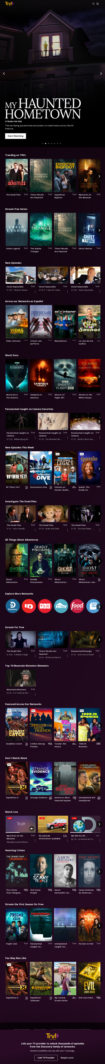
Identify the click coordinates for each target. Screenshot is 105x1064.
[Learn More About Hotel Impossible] (35, 291)
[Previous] (4, 73)
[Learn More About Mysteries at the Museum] (35, 840)
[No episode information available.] (67, 840)
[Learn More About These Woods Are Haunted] (67, 656)
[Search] (92, 4)
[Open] (97, 4)
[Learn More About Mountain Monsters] (35, 694)
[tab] (42, 143)
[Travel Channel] (9, 4)
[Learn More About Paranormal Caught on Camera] (35, 438)
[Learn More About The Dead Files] (35, 530)
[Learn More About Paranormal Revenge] (100, 656)
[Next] (101, 73)
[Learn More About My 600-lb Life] (100, 840)
